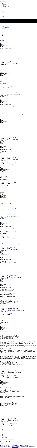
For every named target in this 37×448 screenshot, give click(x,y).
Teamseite (17, 446)
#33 (13, 261)
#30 (13, 176)
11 (2, 35)
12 (2, 434)
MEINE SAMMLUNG (7, 6)
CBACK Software (15, 447)
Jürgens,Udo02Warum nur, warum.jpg (12, 313)
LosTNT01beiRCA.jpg (10, 412)
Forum (3, 3)
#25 (13, 50)
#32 (13, 228)
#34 (13, 289)
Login (3, 16)
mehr (3, 5)
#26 (13, 80)
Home (3, 2)
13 (2, 36)
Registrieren (4, 4)
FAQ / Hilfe (13, 446)
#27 (13, 106)
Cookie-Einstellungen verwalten (5, 446)
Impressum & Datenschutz (24, 446)
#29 (13, 151)
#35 (13, 333)
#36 (13, 389)
